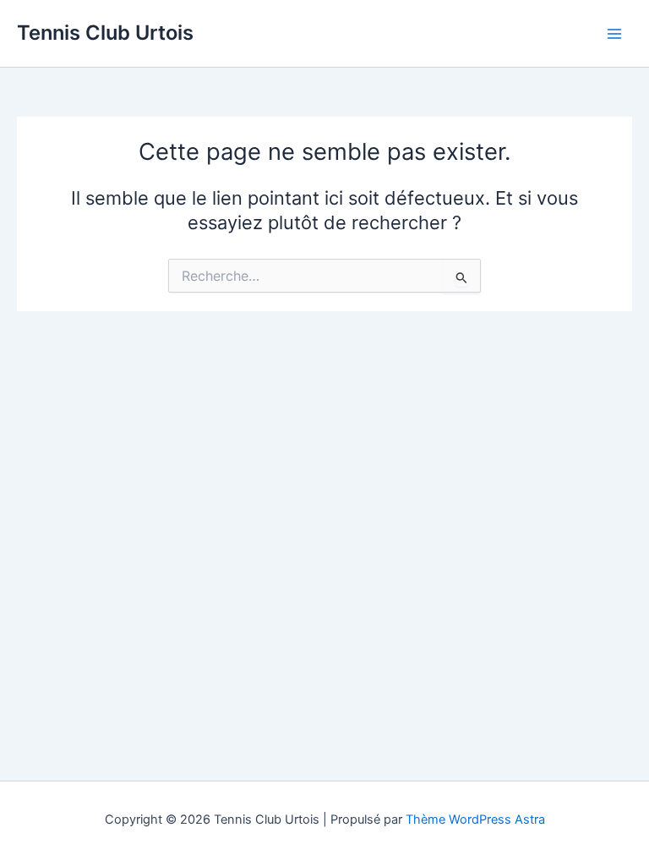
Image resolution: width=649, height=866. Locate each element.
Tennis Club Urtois (105, 32)
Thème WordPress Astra (475, 819)
